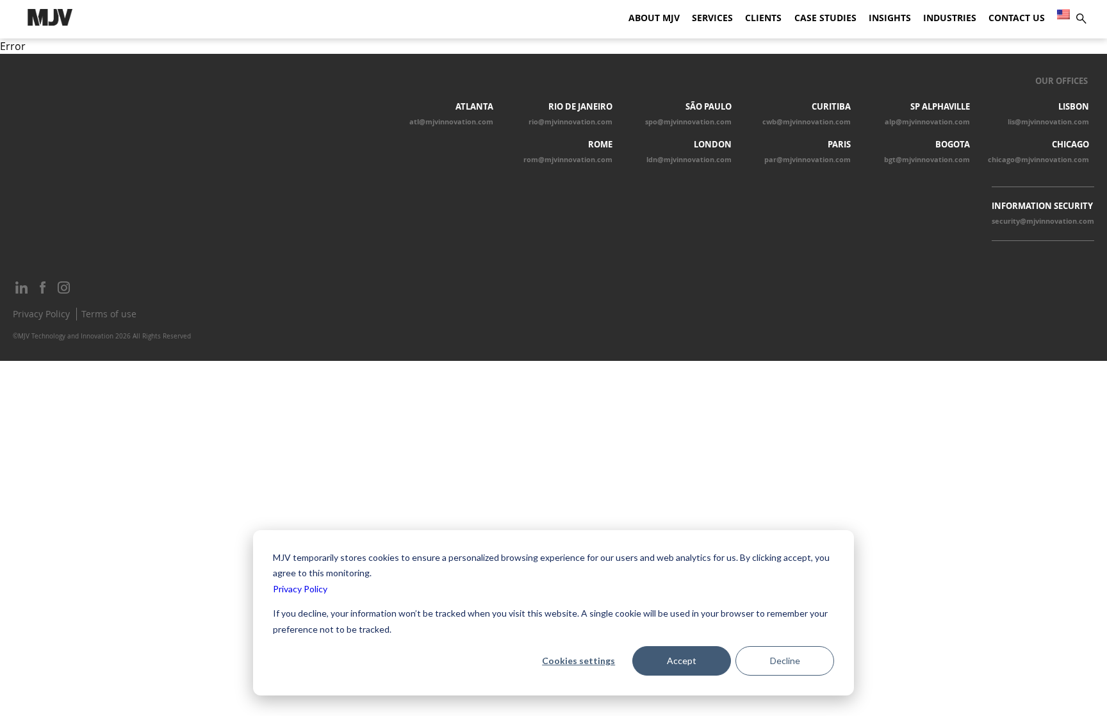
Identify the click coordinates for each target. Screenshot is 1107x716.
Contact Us (1016, 18)
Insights (890, 18)
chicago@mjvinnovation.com (1038, 159)
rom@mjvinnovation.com (567, 159)
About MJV (654, 18)
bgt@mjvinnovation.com (927, 159)
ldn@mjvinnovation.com (689, 159)
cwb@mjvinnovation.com (806, 122)
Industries (949, 18)
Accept (681, 660)
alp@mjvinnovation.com (927, 122)
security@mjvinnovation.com (1043, 221)
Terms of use (108, 314)
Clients (763, 18)
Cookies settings (578, 660)
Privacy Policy (300, 588)
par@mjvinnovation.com (807, 159)
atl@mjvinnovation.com (451, 122)
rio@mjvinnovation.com (570, 122)
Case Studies (825, 18)
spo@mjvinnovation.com (688, 122)
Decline (785, 660)
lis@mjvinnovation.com (1048, 122)
